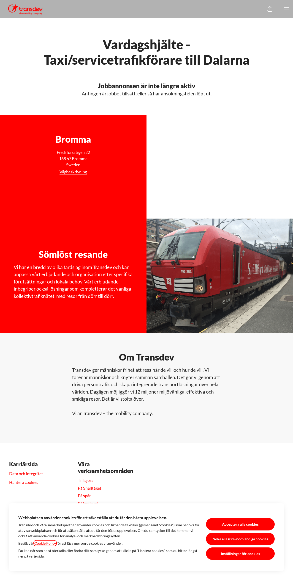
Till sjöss (85, 480)
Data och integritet (26, 473)
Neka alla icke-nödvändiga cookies (240, 539)
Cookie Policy (45, 543)
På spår (84, 495)
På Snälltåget (89, 488)
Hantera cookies (23, 482)
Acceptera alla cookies (240, 524)
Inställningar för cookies (240, 553)
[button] (269, 9)
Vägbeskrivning (73, 171)
